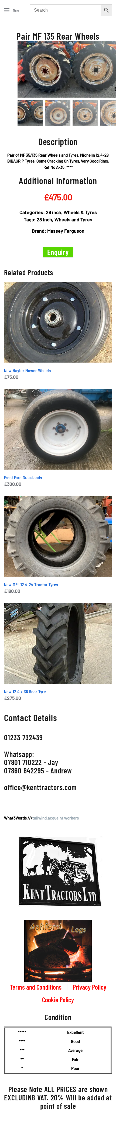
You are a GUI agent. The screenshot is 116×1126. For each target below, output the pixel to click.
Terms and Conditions (36, 987)
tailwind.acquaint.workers (55, 817)
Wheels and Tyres (73, 219)
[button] (11, 10)
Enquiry (58, 252)
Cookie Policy (58, 1000)
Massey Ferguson (65, 231)
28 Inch (44, 219)
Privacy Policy (89, 987)
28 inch (53, 212)
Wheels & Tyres (80, 212)
